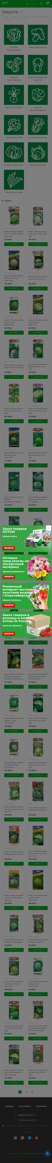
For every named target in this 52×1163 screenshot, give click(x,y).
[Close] (48, 528)
